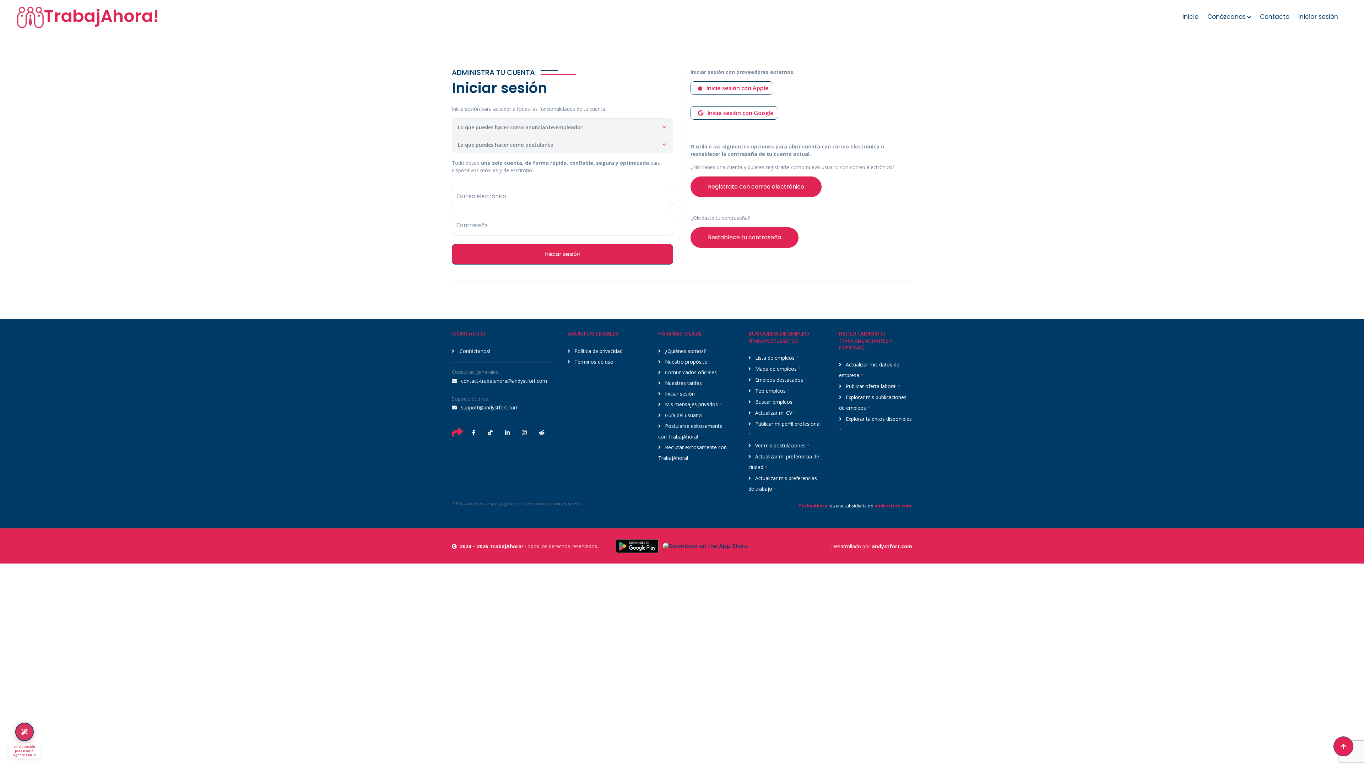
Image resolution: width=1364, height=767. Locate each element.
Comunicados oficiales (690, 372)
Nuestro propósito (686, 361)
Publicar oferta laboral (872, 386)
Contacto (1274, 16)
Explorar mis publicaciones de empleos (872, 402)
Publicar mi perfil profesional (784, 429)
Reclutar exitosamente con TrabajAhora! (692, 452)
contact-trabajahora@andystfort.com (503, 380)
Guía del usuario (683, 415)
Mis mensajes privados (693, 404)
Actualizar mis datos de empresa (869, 370)
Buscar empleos (775, 401)
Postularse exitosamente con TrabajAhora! (690, 431)
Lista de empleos (776, 357)
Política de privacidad (598, 351)
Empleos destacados (780, 379)
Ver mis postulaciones (782, 445)
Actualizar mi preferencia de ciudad (783, 461)
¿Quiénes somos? (685, 351)
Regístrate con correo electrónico (756, 187)
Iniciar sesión (1318, 16)
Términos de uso (593, 361)
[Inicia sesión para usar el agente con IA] (24, 732)
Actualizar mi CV (775, 412)
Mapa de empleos (777, 368)
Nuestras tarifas (683, 383)
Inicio (1190, 16)
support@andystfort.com (489, 407)
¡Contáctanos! (473, 351)
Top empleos (772, 390)
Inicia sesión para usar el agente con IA (24, 750)
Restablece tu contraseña (744, 237)
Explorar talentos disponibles (875, 424)
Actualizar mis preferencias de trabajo (782, 483)
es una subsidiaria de (855, 506)
